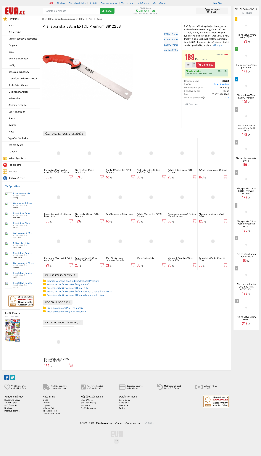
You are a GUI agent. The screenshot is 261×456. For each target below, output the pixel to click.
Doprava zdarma (109, 3)
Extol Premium (221, 84)
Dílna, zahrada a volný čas (61, 19)
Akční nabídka (10, 405)
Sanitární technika (17, 105)
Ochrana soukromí (51, 414)
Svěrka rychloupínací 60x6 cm (213, 170)
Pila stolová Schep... (23, 213)
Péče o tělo (14, 98)
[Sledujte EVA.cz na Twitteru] (12, 377)
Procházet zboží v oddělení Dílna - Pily (67, 288)
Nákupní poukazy (17, 158)
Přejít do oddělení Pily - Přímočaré (65, 308)
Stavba (11, 118)
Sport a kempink (16, 111)
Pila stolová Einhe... (22, 223)
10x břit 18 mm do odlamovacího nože (115, 259)
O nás (45, 400)
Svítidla (12, 125)
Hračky (11, 65)
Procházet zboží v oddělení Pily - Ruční (68, 284)
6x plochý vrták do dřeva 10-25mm (212, 259)
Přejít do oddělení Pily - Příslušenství (66, 311)
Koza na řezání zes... (23, 203)
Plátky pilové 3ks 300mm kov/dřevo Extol (148, 171)
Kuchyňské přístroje (18, 85)
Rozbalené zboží (16, 178)
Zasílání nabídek (88, 408)
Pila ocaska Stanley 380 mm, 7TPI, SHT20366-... (246, 287)
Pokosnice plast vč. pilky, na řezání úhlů (57, 215)
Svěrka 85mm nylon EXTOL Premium (149, 215)
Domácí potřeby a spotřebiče (22, 38)
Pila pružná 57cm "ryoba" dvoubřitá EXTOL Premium (56, 171)
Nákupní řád (48, 408)
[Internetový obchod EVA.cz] (21, 11)
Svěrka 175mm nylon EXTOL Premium (119, 171)
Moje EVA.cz (87, 400)
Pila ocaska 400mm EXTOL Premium (87, 215)
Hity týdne (13, 18)
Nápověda (124, 403)
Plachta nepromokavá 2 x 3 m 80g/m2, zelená (182, 215)
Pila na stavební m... (23, 193)
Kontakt (93, 3)
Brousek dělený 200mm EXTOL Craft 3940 (86, 259)
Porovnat (193, 104)
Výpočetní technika (17, 138)
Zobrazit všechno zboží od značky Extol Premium (73, 281)
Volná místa (143, 3)
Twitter (122, 408)
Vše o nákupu (159, 3)
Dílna (11, 52)
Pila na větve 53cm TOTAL (246, 318)
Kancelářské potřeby (18, 71)
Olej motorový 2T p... (23, 233)
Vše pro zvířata (15, 144)
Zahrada (12, 151)
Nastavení (85, 405)
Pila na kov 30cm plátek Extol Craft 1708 (58, 259)
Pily (90, 19)
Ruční (100, 19)
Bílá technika (14, 32)
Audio (11, 25)
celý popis (217, 45)
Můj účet (217, 3)
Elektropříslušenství (18, 58)
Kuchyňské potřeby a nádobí (22, 78)
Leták (50, 3)
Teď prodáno (127, 3)
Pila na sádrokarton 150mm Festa (246, 255)
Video (11, 131)
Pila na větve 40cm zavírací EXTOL (211, 215)
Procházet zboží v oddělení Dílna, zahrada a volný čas (75, 295)
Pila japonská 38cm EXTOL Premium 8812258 (56, 360)
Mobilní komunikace (18, 91)
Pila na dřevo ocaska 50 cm (246, 159)
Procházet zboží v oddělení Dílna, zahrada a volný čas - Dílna (79, 291)
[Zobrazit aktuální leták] (12, 330)
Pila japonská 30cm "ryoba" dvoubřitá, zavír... (246, 224)
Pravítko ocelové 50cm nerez (119, 214)
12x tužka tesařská (145, 258)
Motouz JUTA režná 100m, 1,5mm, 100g (180, 259)
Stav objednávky (77, 3)
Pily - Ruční (246, 12)
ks (188, 65)
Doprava (222, 54)
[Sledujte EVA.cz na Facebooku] (6, 377)
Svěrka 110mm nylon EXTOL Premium (181, 171)
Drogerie (12, 45)
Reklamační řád (50, 411)
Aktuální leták (10, 403)
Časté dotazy (125, 400)
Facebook (123, 405)
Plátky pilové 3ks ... (22, 243)
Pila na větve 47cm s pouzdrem (84, 171)
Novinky (61, 3)
